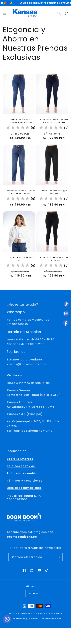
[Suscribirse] (58, 557)
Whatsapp (16, 312)
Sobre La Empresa (20, 459)
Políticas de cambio (22, 473)
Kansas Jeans (26, 613)
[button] (4, 13)
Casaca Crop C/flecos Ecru (21, 259)
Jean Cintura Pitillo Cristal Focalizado (20, 121)
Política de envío (52, 618)
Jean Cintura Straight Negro (54, 192)
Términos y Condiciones (24, 480)
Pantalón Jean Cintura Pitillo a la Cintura (54, 121)
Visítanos (14, 375)
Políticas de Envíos (21, 466)
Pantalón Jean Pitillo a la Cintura (54, 259)
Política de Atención (50, 613)
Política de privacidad (25, 618)
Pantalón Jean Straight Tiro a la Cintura (21, 192)
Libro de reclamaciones (24, 488)
